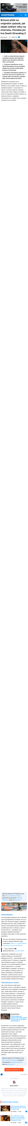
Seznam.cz (17, 900)
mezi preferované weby (13, 896)
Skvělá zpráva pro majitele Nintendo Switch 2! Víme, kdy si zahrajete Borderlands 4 (19, 1018)
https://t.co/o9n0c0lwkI (18, 943)
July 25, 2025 (19, 951)
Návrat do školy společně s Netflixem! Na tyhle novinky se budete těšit (18, 1108)
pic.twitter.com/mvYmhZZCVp (12, 945)
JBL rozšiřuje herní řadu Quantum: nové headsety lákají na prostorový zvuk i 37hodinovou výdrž (18, 1118)
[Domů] (8, 15)
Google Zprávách (16, 1062)
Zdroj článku (24, 1074)
